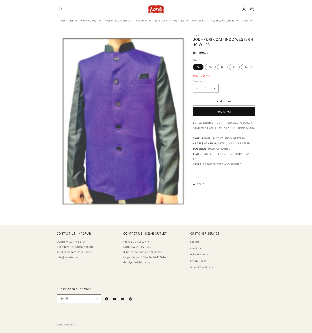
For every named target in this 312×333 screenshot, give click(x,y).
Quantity (197, 81)
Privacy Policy (198, 260)
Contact (194, 241)
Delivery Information (202, 254)
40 (222, 67)
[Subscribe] (97, 298)
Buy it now (224, 111)
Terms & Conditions (201, 267)
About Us (195, 248)
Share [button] (200, 183)
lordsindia (69, 324)
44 (246, 67)
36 (198, 67)
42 (234, 67)
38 (210, 67)
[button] (61, 9)
